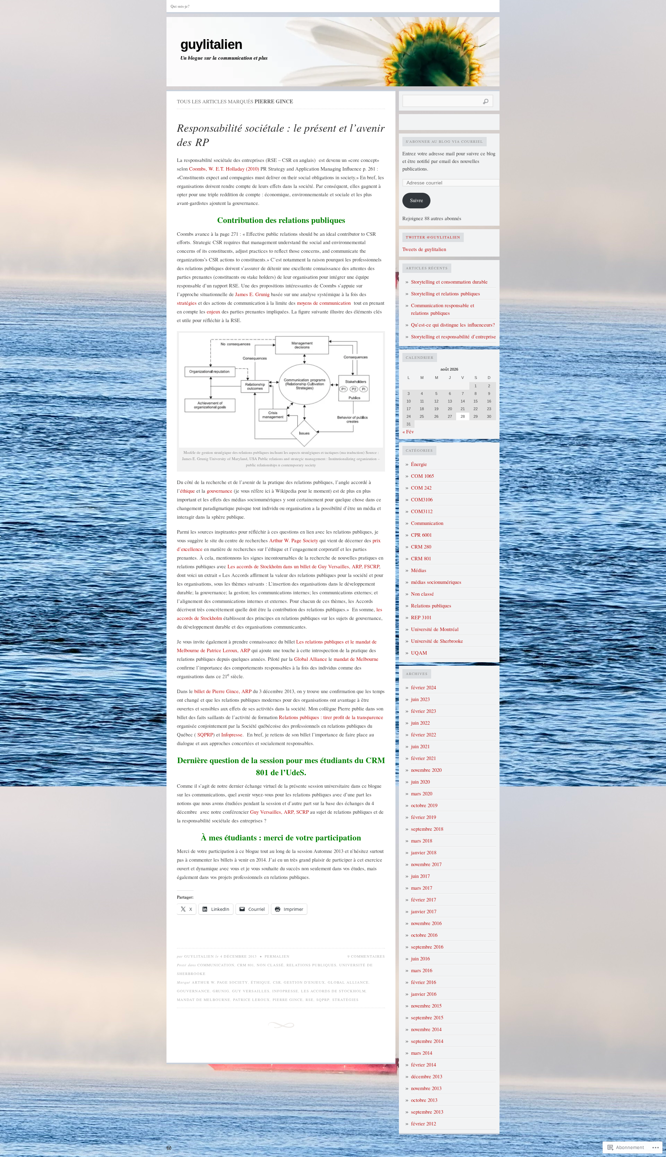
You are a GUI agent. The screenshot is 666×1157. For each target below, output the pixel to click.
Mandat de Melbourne (203, 999)
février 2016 (423, 982)
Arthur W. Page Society (294, 540)
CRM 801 (245, 964)
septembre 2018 (427, 829)
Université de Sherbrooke (437, 641)
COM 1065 (422, 476)
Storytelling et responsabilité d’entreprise (453, 336)
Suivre (416, 200)
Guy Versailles (251, 990)
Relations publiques (311, 964)
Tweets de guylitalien (424, 249)
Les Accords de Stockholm (333, 990)
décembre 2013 (426, 1076)
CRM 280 (421, 546)
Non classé (270, 964)
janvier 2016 (423, 994)
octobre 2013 (424, 1100)
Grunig (221, 990)
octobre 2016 (424, 935)
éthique (188, 490)
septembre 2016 (427, 946)
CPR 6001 (421, 535)
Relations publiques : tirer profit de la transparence (331, 717)
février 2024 (423, 687)
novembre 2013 (426, 1088)
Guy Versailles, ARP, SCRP (280, 812)
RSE (310, 999)
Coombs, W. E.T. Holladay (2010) (224, 168)
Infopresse (231, 734)
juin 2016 (420, 958)
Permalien (277, 956)
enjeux (214, 311)
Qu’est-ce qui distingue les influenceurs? (453, 324)
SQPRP (205, 734)
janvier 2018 (423, 852)
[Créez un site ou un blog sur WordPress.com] (168, 1148)
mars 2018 (421, 840)
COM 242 (421, 487)
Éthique (260, 982)
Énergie (419, 464)
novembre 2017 (426, 864)
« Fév (408, 431)
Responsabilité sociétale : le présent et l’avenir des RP (280, 134)
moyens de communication (324, 303)
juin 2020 (420, 781)
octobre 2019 (424, 805)
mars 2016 (421, 970)
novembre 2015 (426, 1005)
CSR (277, 982)
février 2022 (423, 734)
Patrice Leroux (251, 999)
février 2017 (423, 899)
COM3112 (422, 511)
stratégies (187, 303)
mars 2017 (421, 887)
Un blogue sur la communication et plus (224, 57)
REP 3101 (421, 617)
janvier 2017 (423, 911)
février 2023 (423, 711)
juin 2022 (420, 722)
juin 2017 (420, 876)
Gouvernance (193, 990)
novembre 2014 (426, 1029)
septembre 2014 (427, 1041)
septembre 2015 (427, 1017)
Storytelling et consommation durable (449, 281)
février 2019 (423, 817)
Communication (215, 964)
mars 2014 (421, 1053)
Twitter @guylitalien (433, 237)
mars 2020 (421, 793)
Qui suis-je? (180, 6)
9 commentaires (366, 956)
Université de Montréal (435, 629)
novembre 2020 (426, 770)
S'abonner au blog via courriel (444, 141)
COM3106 (422, 499)
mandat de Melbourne (356, 659)
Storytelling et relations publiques (445, 293)
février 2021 (423, 758)
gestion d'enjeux (304, 982)
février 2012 (423, 1123)
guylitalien (211, 44)
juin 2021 (420, 746)
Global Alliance (310, 659)
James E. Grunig (252, 294)
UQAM (419, 652)
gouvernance (220, 490)
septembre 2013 (427, 1111)
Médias (418, 570)
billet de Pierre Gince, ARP (222, 691)
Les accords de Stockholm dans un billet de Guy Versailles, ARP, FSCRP (303, 566)
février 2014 (423, 1064)
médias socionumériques (436, 582)
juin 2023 (420, 699)
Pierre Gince (288, 999)
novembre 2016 (426, 923)
